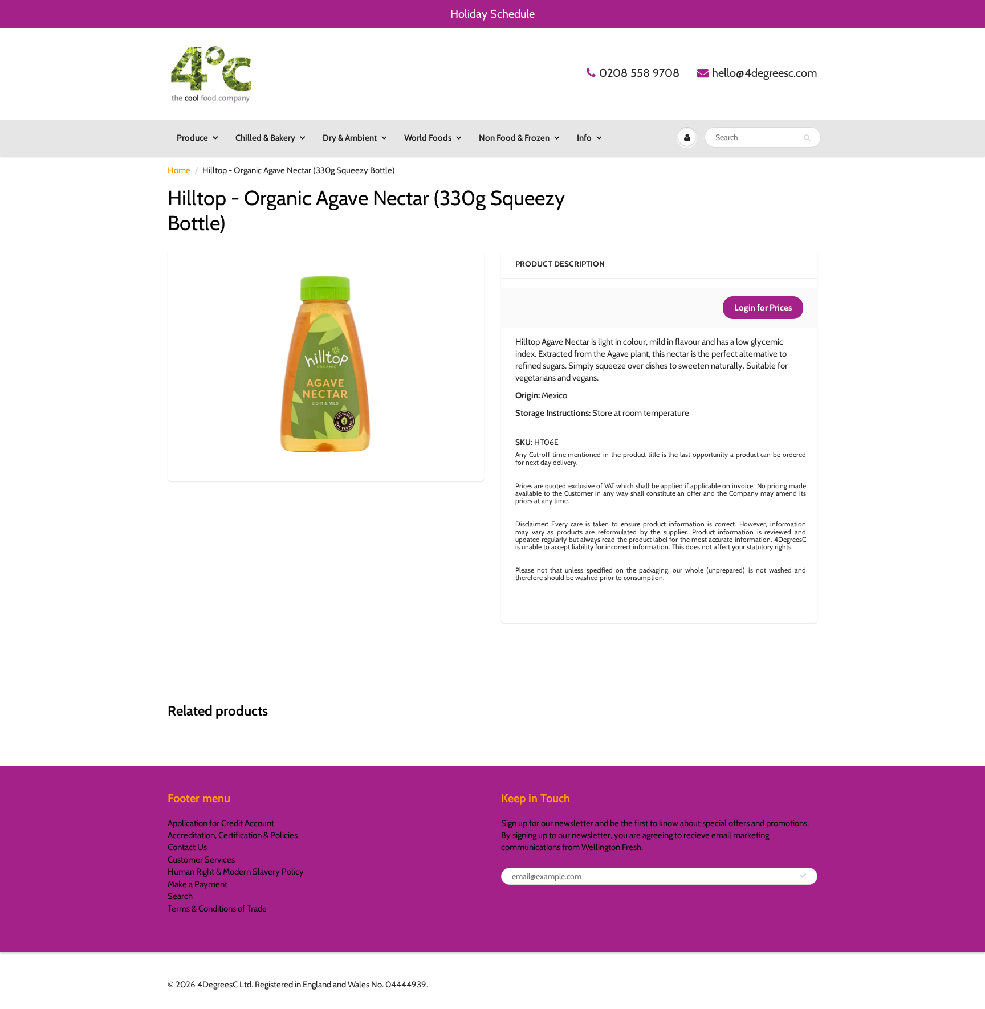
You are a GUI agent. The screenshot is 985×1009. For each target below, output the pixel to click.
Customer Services (201, 860)
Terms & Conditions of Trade (217, 909)
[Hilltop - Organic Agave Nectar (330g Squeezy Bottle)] (326, 363)
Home (179, 170)
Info (584, 138)
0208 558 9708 (639, 73)
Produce (192, 138)
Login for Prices (763, 308)
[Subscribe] (803, 876)
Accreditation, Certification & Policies (233, 835)
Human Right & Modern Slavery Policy (236, 872)
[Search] (807, 138)
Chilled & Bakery (265, 138)
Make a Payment (197, 884)
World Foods (427, 138)
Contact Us (187, 847)
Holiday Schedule (492, 14)
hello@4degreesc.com (764, 73)
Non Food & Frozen (514, 138)
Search (180, 896)
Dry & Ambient (350, 138)
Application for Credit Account (221, 823)
